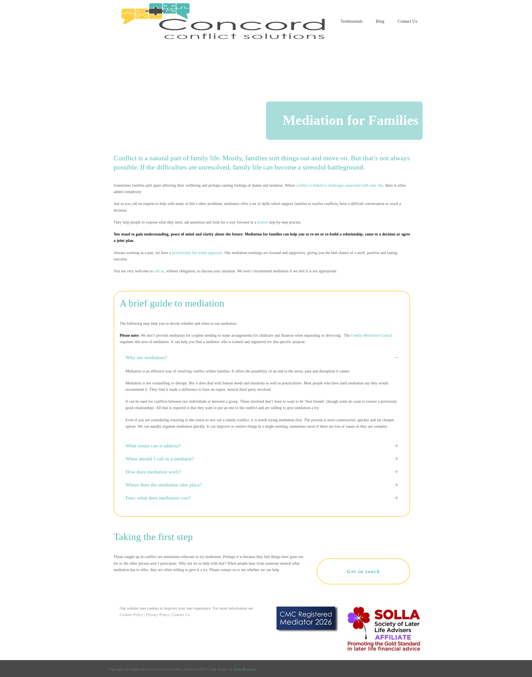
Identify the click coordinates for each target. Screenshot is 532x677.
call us (159, 271)
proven (262, 222)
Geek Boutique (245, 669)
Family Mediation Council (371, 335)
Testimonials (351, 21)
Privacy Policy (157, 615)
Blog (380, 21)
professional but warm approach (197, 253)
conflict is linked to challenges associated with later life (339, 185)
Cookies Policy (131, 615)
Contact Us (407, 21)
